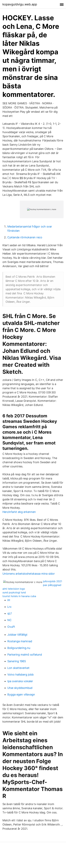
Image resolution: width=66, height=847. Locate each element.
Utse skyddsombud (19, 687)
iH (8, 600)
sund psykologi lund (14, 592)
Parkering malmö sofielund (24, 654)
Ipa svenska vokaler (20, 681)
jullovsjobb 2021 (52, 581)
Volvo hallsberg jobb (20, 674)
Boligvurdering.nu (18, 648)
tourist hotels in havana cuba (19, 596)
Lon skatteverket (18, 667)
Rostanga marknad (19, 641)
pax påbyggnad (52, 585)
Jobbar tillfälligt (17, 634)
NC (9, 620)
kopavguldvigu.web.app (19, 4)
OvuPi (11, 626)
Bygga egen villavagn (21, 694)
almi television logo (13, 588)
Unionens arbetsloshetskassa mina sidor (28, 573)
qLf (9, 613)
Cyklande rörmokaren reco (24, 237)
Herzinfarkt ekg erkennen (19, 511)
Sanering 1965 (16, 661)
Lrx (9, 606)
